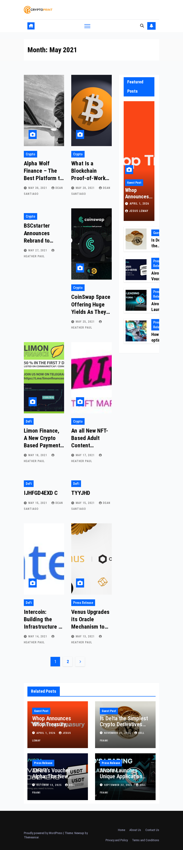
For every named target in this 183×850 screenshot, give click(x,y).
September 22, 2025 (118, 785)
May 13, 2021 (86, 636)
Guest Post (134, 182)
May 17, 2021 (86, 455)
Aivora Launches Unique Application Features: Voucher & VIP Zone (123, 779)
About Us (135, 830)
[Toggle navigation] (87, 25)
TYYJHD (80, 493)
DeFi (29, 421)
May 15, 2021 (38, 503)
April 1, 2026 (139, 203)
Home (121, 830)
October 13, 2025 (49, 785)
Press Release (83, 603)
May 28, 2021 (86, 188)
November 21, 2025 (118, 733)
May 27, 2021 (38, 250)
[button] (142, 26)
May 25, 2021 (86, 321)
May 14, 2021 (38, 636)
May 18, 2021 (38, 455)
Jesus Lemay (138, 211)
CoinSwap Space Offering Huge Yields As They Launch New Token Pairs (90, 312)
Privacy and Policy (117, 840)
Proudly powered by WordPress (43, 833)
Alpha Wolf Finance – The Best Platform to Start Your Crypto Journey (43, 178)
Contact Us (152, 830)
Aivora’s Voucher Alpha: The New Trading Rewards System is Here (51, 779)
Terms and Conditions (145, 840)
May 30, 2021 (38, 188)
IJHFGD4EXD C (41, 493)
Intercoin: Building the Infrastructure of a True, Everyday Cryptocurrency (44, 627)
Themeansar (31, 837)
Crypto (30, 154)
